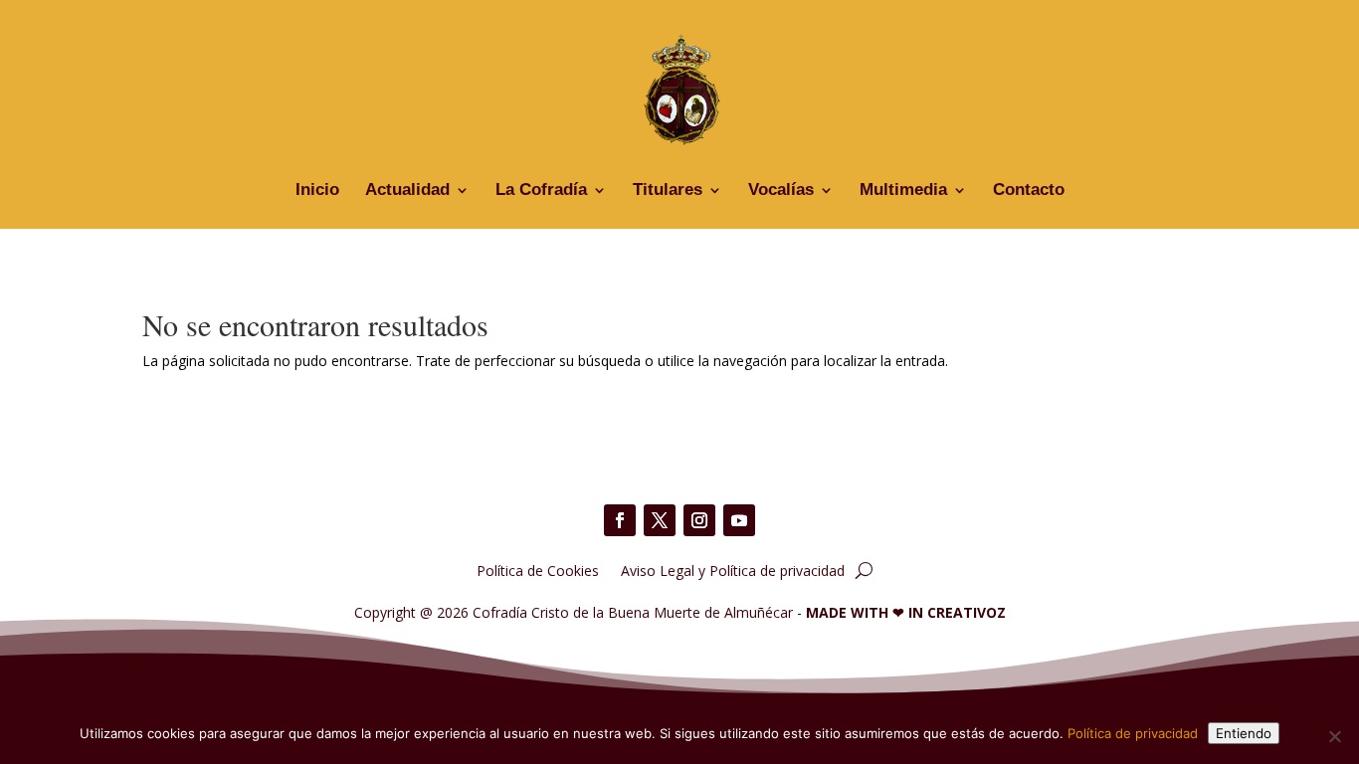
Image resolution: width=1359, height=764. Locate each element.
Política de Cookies (538, 569)
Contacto (1029, 191)
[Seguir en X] (660, 520)
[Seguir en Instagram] (699, 520)
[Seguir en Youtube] (739, 520)
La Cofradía (541, 191)
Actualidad (407, 191)
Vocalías (781, 191)
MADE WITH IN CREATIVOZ (906, 612)
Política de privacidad (1133, 733)
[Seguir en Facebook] (620, 520)
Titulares (667, 191)
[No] (1334, 736)
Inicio (317, 191)
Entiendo (1243, 733)
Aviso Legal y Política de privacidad (733, 569)
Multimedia (903, 191)
